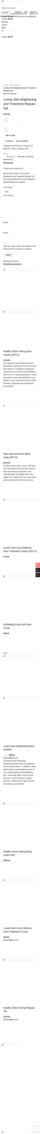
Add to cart (10, 135)
